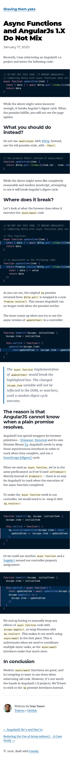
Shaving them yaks (19, 9)
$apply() (9, 560)
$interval (41, 440)
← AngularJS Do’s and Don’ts (23, 729)
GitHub (32, 710)
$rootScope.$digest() (17, 457)
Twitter (20, 710)
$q (26, 444)
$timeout (26, 440)
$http (45, 141)
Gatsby (34, 751)
